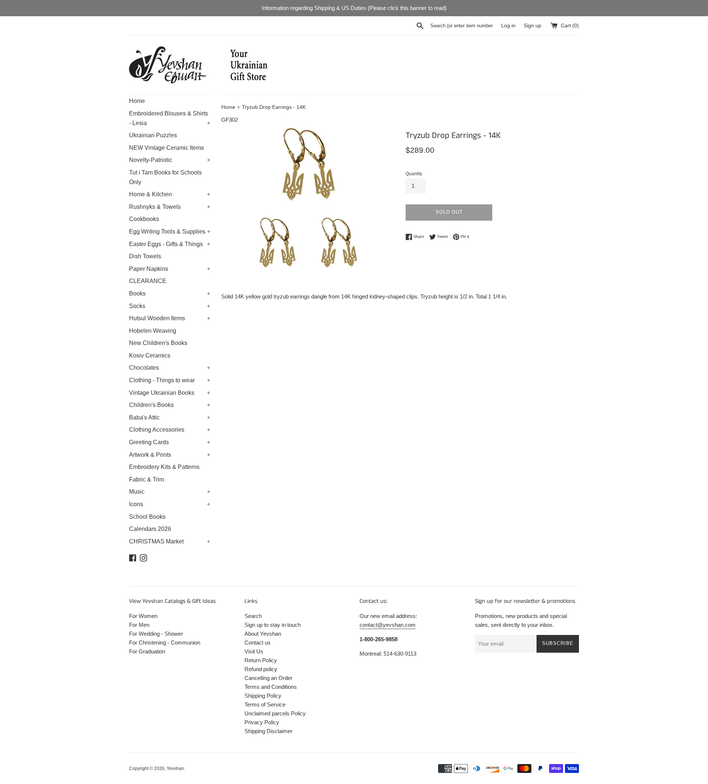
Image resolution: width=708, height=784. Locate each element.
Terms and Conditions (270, 687)
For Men (139, 625)
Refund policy (260, 669)
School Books (147, 517)
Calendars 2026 (150, 529)
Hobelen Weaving (152, 331)
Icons (169, 504)
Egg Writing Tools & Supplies (169, 231)
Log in (508, 25)
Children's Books (169, 405)
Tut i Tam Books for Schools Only (165, 177)
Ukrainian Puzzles (153, 135)
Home (137, 101)
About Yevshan (262, 634)
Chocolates (169, 368)
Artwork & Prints (169, 455)
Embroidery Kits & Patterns (164, 467)
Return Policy (260, 660)
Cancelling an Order (268, 678)
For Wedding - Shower (156, 634)
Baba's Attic (169, 417)
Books (169, 293)
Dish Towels (145, 256)
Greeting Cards (169, 442)
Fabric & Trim (146, 479)
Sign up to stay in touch (272, 625)
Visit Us (253, 651)
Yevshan (175, 768)
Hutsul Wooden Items (169, 318)
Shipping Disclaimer (268, 731)
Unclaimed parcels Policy (275, 713)
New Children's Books (158, 343)
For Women (143, 616)
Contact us (257, 642)
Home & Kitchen (169, 194)
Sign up (532, 25)
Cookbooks (144, 219)
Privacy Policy (261, 722)
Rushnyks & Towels (169, 207)
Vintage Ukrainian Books (169, 393)
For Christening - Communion (164, 642)
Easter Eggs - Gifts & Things (169, 244)
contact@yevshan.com (388, 625)
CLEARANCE (147, 281)
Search (253, 616)
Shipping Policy (262, 696)
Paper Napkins (169, 269)
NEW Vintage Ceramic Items (166, 148)
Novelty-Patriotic (169, 160)
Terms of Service (264, 704)
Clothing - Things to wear (169, 380)
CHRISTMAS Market (169, 541)
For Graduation (147, 651)
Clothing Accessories (169, 429)
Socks (169, 306)
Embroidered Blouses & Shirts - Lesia (169, 118)
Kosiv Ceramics (149, 355)
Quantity (414, 173)
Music (169, 491)
